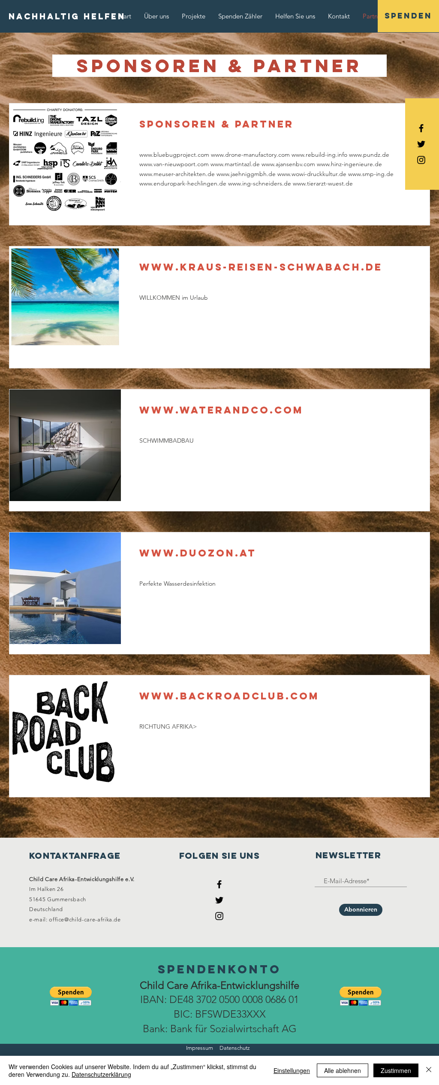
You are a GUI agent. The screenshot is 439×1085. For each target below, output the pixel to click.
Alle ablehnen (342, 1070)
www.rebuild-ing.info (319, 154)
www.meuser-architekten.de (177, 174)
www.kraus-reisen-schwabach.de (260, 267)
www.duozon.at (197, 553)
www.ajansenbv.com (288, 164)
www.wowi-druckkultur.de (311, 174)
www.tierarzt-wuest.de (323, 183)
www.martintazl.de (235, 164)
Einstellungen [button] (292, 1070)
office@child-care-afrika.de (85, 919)
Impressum (199, 1048)
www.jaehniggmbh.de (246, 174)
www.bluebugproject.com (174, 154)
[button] (71, 996)
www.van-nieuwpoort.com (174, 164)
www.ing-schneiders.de (259, 183)
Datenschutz (235, 1048)
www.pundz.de (369, 154)
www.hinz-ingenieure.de (349, 164)
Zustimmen (396, 1070)
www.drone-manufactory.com (250, 154)
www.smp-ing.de (371, 174)
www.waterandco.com (221, 410)
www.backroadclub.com (229, 696)
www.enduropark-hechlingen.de (182, 183)
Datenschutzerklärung (101, 1074)
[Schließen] (429, 1070)
